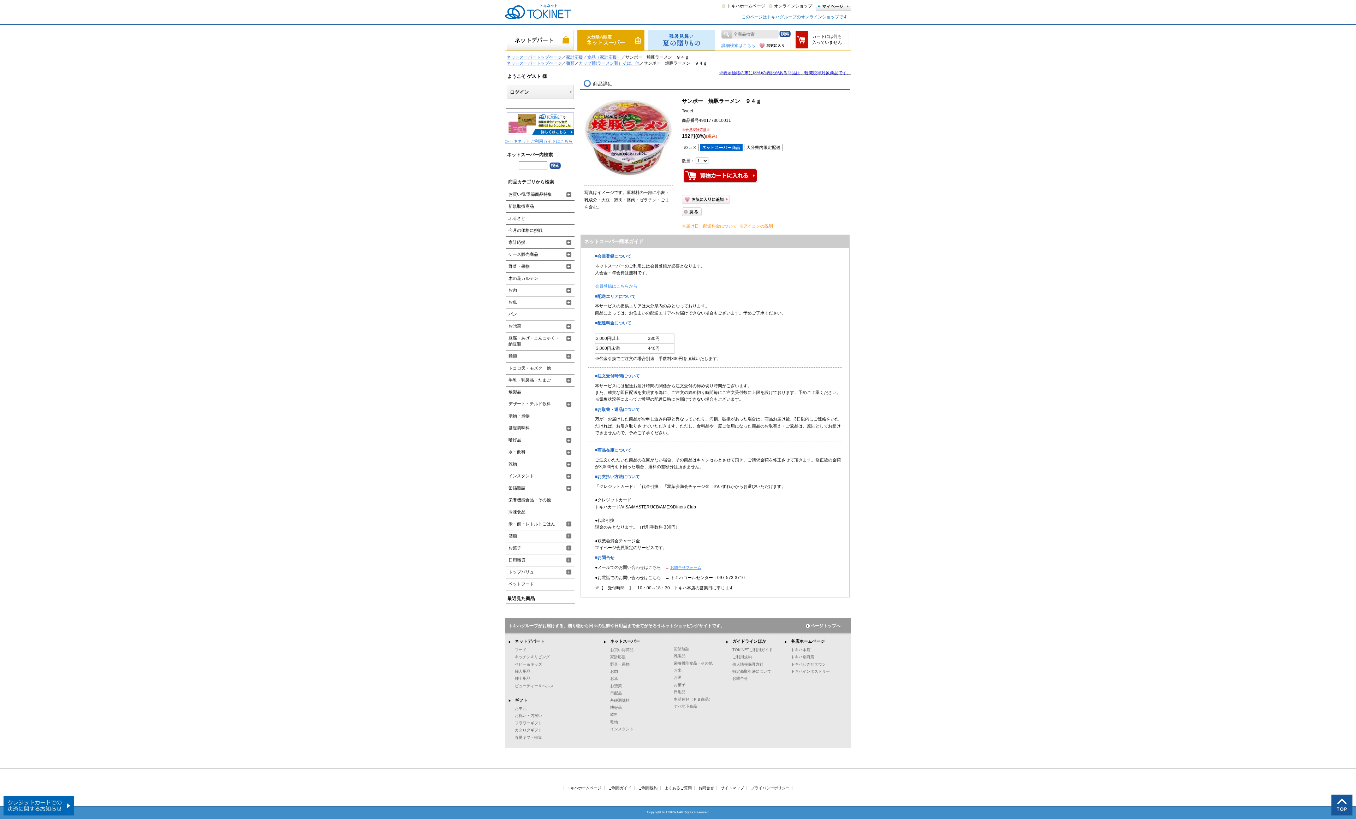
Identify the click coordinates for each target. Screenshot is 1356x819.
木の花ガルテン (523, 278)
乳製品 (679, 656)
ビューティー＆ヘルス (534, 686)
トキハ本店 (800, 650)
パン (513, 314)
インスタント (521, 475)
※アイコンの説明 (756, 226)
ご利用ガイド (619, 788)
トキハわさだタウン (808, 664)
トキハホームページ (746, 6)
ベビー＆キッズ (528, 664)
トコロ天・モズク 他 (530, 368)
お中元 (521, 708)
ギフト (521, 700)
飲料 (614, 714)
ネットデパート (530, 641)
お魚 (513, 302)
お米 (678, 670)
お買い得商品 (622, 650)
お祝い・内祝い (528, 715)
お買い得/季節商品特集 (530, 194)
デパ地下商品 (685, 706)
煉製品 (515, 392)
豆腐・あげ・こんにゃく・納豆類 (534, 341)
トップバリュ (521, 572)
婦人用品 (522, 671)
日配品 (616, 693)
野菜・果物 (519, 266)
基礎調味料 (519, 427)
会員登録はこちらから (616, 286)
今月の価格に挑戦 (525, 230)
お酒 (678, 677)
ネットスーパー (625, 641)
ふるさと (517, 218)
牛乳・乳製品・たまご (530, 380)
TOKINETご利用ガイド (752, 650)
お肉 (513, 290)
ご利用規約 (742, 657)
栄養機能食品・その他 (530, 499)
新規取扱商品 (521, 206)
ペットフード (521, 584)
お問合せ (740, 678)
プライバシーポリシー (770, 788)
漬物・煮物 (519, 415)
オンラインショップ (793, 6)
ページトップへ (825, 625)
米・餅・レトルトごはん (532, 524)
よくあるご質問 (678, 788)
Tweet (687, 110)
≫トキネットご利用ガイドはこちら (539, 141)
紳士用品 (522, 678)
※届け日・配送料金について (709, 226)
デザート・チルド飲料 (530, 403)
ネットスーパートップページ (534, 57)
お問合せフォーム (685, 567)
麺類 (570, 63)
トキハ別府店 (802, 657)
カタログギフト (528, 730)
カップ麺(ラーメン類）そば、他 (609, 63)
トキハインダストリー (810, 671)
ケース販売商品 (523, 254)
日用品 (679, 692)
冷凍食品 (517, 511)
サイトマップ (732, 788)
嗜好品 (515, 439)
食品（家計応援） (604, 57)
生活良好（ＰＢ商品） (693, 699)
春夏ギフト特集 (528, 737)
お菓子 (515, 548)
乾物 (513, 463)
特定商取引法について (751, 671)
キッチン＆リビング (532, 657)
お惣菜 (515, 326)
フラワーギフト (528, 723)
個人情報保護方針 (747, 664)
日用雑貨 (517, 560)
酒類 (513, 536)
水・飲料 (517, 451)
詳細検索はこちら (738, 45)
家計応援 (574, 57)
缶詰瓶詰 (517, 487)
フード (521, 650)
